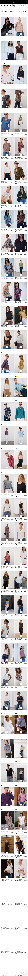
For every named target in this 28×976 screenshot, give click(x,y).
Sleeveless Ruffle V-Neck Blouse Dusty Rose (18, 471)
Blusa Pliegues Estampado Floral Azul (5, 254)
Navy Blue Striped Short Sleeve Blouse (19, 735)
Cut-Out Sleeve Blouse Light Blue (18, 447)
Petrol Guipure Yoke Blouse (18, 422)
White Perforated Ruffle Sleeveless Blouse (19, 832)
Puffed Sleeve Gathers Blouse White (5, 519)
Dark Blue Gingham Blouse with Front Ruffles (5, 904)
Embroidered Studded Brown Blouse (5, 158)
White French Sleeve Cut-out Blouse (18, 567)
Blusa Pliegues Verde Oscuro (18, 206)
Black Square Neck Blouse (18, 495)
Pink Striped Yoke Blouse (19, 37)
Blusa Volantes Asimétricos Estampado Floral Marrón (19, 230)
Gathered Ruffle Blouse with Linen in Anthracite (5, 591)
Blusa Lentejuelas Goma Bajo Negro (19, 254)
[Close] (26, 2)
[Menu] (1, 5)
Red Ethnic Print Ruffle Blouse (5, 471)
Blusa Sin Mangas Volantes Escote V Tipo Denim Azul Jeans (5, 134)
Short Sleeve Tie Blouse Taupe (5, 832)
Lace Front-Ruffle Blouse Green (18, 759)
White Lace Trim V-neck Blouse (19, 880)
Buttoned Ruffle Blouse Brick (5, 567)
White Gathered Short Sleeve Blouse (18, 543)
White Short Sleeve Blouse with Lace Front (5, 206)
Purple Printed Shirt (18, 687)
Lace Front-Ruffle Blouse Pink (18, 808)
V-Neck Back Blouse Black (4, 783)
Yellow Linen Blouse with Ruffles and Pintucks (18, 374)
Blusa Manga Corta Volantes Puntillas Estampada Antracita (18, 302)
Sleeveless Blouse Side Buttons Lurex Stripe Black (4, 326)
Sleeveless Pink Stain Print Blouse (5, 952)
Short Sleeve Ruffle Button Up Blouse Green (19, 278)
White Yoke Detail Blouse (5, 711)
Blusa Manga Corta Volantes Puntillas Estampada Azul (5, 230)
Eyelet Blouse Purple (4, 446)
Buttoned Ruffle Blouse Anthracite (5, 495)
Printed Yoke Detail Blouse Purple (18, 784)
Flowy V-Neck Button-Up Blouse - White (19, 952)
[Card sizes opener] (7, 34)
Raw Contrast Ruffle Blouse (4, 663)
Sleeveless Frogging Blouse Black (19, 615)
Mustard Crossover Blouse (17, 326)
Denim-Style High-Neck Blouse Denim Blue (19, 904)
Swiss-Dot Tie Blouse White (18, 350)
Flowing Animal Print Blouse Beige (18, 110)
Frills (15, 15)
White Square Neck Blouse (4, 398)
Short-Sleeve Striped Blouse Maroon (18, 61)
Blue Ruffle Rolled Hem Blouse (18, 398)
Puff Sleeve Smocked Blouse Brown (5, 350)
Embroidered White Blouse (4, 735)
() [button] (23, 5)
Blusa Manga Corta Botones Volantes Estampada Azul (5, 278)
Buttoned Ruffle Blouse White (5, 687)
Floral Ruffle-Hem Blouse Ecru (19, 134)
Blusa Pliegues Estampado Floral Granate (19, 158)
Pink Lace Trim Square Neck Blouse (18, 663)
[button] (14, 8)
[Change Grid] (26, 11)
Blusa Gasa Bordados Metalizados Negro (4, 37)
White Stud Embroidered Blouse (4, 182)
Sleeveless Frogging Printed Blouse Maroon (5, 543)
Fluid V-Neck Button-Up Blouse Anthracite (5, 928)
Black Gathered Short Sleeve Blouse (18, 519)
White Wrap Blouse (17, 928)
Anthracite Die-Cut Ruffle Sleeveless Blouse (18, 856)
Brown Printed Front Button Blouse (18, 182)
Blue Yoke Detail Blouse (5, 615)
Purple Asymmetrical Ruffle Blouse (4, 808)
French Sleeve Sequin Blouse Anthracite (4, 856)
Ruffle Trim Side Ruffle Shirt (5, 880)
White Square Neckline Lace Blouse (4, 61)
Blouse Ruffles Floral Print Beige (5, 302)
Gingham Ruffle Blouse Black (5, 759)
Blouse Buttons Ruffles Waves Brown (19, 639)
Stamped (20, 15)
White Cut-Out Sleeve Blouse (18, 591)
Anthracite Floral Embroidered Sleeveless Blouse (4, 110)
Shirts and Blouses (6, 15)
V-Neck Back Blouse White (4, 639)
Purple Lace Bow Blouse (5, 374)
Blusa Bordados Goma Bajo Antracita (19, 85)
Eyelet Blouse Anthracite (18, 711)
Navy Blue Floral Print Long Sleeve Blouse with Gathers (5, 422)
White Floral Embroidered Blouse (4, 85)
